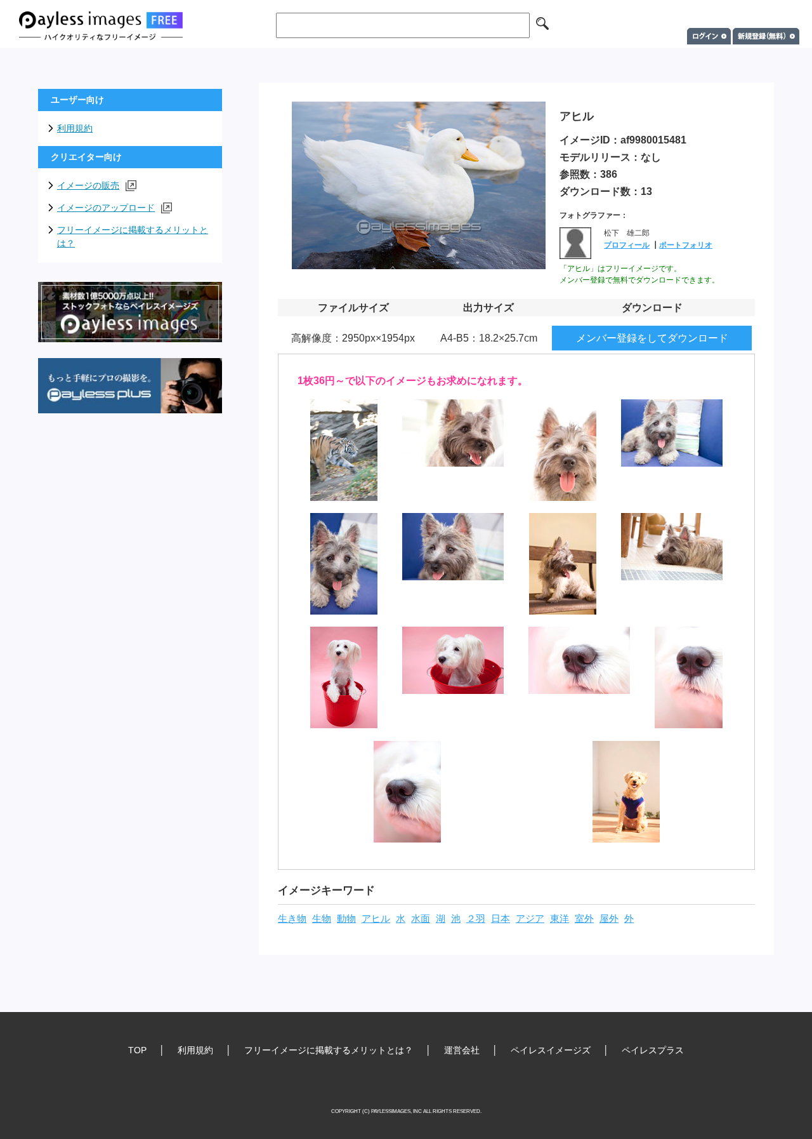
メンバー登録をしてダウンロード (652, 338)
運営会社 (462, 1050)
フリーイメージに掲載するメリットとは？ (132, 236)
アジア (530, 919)
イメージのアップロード (106, 208)
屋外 (609, 919)
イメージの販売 (88, 185)
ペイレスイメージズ (551, 1050)
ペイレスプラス (653, 1050)
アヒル (376, 919)
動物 (346, 919)
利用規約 (75, 128)
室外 (584, 919)
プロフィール (627, 245)
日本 (500, 919)
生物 (321, 919)
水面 (420, 919)
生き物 (292, 919)
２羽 (475, 919)
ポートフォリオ (685, 245)
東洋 (559, 919)
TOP (137, 1050)
